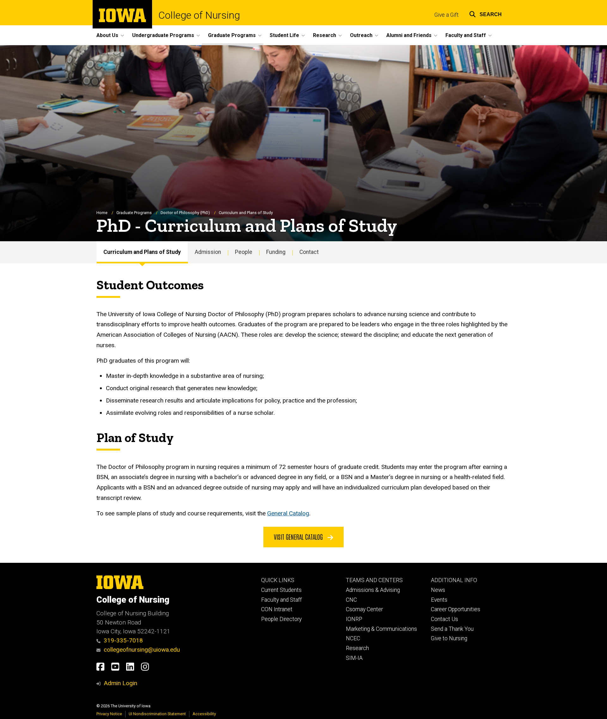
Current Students (281, 590)
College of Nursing (199, 15)
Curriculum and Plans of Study (142, 252)
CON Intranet (276, 609)
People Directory (281, 619)
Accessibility (204, 713)
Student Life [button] (284, 35)
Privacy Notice (109, 713)
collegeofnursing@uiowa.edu (142, 649)
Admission (208, 252)
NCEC (353, 638)
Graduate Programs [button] (232, 35)
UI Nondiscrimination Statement (157, 713)
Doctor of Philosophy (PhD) (185, 212)
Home (101, 212)
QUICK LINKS (277, 580)
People (243, 252)
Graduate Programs (134, 212)
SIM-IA (354, 658)
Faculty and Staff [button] (465, 35)
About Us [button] (107, 35)
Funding (275, 252)
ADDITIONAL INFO (454, 580)
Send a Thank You (452, 629)
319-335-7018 (123, 640)
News (438, 590)
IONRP (354, 619)
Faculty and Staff (281, 600)
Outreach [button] (361, 35)
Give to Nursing (449, 638)
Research (357, 648)
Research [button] (324, 35)
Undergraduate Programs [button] (163, 35)
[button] (485, 13)
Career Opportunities (455, 609)
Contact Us (444, 619)
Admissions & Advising (373, 590)
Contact (309, 252)
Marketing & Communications (381, 629)
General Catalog (288, 513)
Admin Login (120, 683)
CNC (351, 600)
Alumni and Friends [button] (409, 35)
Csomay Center (364, 609)
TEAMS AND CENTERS (374, 580)
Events (439, 600)
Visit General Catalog (299, 536)
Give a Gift (446, 15)
